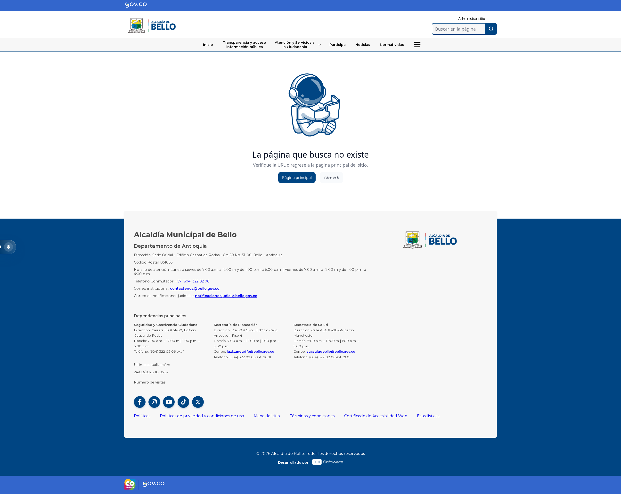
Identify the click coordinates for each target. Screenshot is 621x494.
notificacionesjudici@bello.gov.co (226, 296)
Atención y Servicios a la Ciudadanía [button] (295, 44)
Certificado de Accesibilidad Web (375, 416)
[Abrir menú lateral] (417, 44)
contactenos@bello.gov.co (195, 288)
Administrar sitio (471, 19)
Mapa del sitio (267, 416)
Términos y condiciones (312, 416)
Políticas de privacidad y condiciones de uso (202, 416)
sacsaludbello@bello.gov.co (331, 351)
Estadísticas (428, 416)
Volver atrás (331, 177)
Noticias (362, 45)
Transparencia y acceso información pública (244, 44)
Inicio (208, 45)
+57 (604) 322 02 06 (192, 281)
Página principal (297, 177)
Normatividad (392, 45)
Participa (337, 45)
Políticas (142, 416)
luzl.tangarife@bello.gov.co (250, 351)
